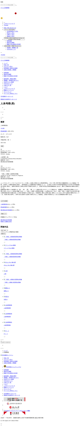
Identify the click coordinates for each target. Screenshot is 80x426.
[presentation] (1, 231)
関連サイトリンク (9, 90)
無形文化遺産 (10, 42)
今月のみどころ (11, 49)
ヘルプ (6, 87)
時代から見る (10, 33)
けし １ (6, 333)
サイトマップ (7, 92)
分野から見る (10, 34)
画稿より (6, 291)
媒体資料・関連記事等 (10, 78)
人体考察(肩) (4, 204)
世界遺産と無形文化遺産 (14, 38)
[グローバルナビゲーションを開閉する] (1, 52)
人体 (5, 273)
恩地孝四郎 (4, 131)
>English (6, 25)
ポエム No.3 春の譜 (9, 265)
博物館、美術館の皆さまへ (11, 80)
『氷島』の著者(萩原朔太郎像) (12, 239)
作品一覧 (10, 27)
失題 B (5, 299)
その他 (2, 128)
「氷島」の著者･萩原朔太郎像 (12, 282)
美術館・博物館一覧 (12, 47)
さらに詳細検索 (5, 7)
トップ (6, 63)
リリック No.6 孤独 (9, 248)
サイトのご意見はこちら (11, 93)
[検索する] (16, 5)
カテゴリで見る (9, 29)
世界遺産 (9, 41)
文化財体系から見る (12, 31)
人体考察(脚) (7, 308)
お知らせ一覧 (7, 85)
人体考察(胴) (7, 316)
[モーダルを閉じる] (1, 423)
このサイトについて (9, 23)
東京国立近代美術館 (6, 210)
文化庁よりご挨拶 (9, 82)
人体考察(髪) (7, 325)
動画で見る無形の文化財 (14, 44)
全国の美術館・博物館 (12, 46)
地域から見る (10, 36)
